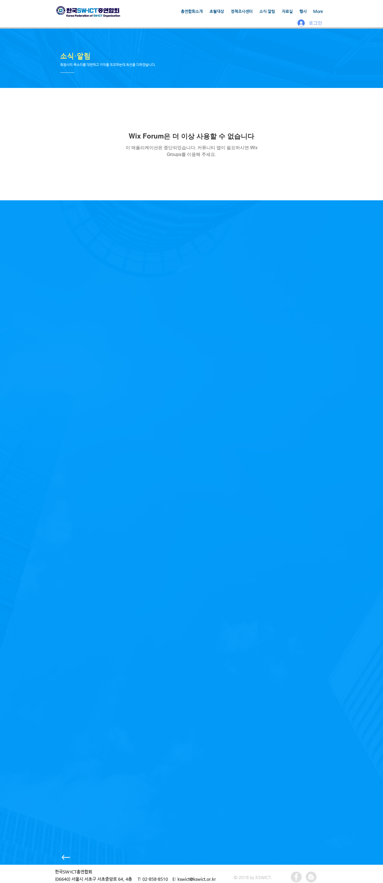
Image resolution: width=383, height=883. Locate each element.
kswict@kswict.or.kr (196, 879)
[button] (216, 11)
